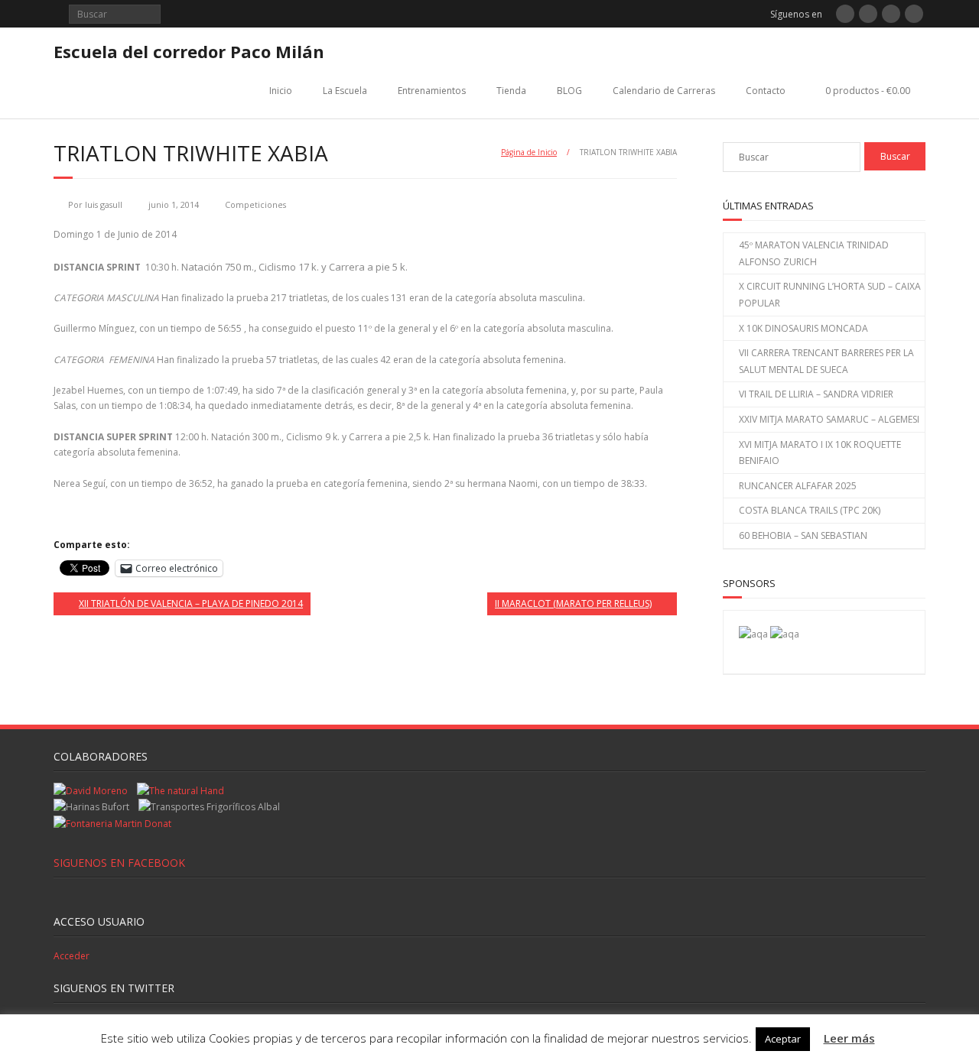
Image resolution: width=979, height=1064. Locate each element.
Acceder (71, 955)
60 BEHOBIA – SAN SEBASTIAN (803, 535)
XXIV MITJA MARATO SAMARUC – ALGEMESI (829, 419)
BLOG (569, 90)
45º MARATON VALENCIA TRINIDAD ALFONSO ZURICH (814, 253)
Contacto (765, 90)
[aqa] (753, 634)
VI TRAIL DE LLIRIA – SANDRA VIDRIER (816, 394)
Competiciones (255, 204)
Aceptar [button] (783, 1039)
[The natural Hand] (180, 790)
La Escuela (345, 90)
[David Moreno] (784, 634)
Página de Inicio (529, 152)
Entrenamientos (432, 90)
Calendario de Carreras (664, 90)
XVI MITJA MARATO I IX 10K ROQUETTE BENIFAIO (820, 453)
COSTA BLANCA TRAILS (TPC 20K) (809, 510)
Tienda (511, 90)
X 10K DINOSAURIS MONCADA (803, 328)
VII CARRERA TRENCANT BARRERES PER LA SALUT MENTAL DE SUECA (826, 361)
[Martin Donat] (112, 823)
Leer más (849, 1038)
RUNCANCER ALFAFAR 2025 (798, 485)
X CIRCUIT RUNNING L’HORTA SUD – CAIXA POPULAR (830, 295)
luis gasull (103, 204)
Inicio (280, 90)
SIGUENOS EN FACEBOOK (119, 862)
